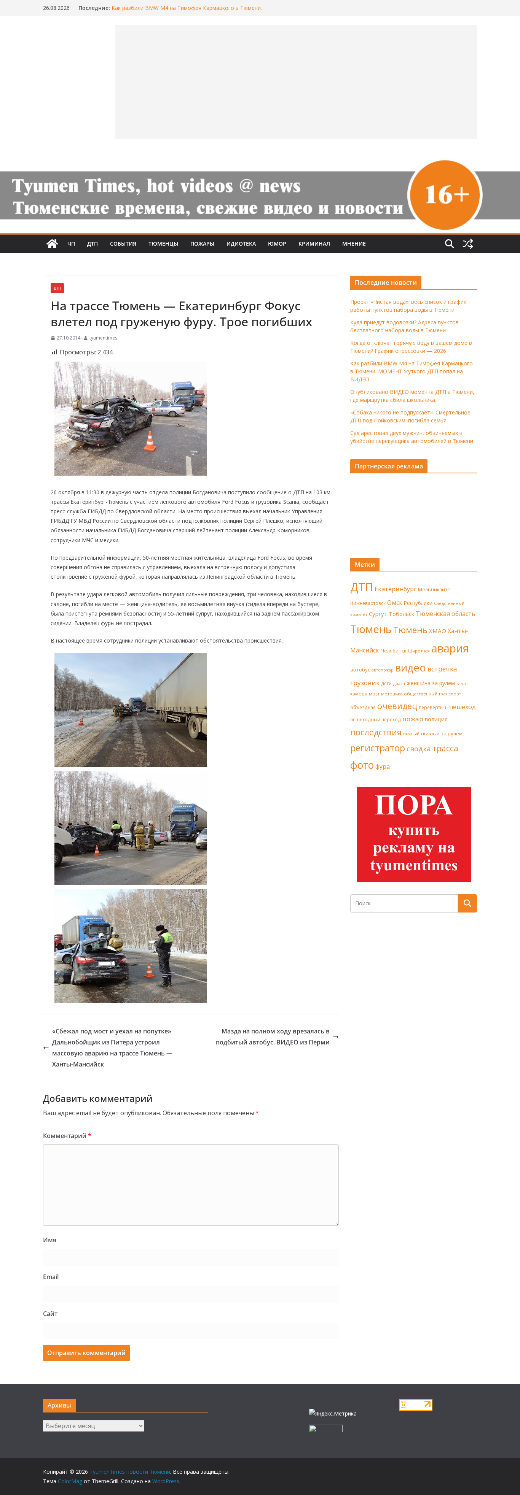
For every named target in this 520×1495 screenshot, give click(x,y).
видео (410, 667)
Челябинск (394, 650)
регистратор (377, 747)
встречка (442, 668)
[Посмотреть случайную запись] (468, 244)
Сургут (378, 613)
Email (51, 1277)
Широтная (419, 651)
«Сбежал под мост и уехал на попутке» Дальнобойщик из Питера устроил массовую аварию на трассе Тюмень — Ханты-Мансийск (112, 1047)
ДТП (92, 243)
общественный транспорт (432, 694)
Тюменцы (163, 243)
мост (374, 693)
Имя (49, 1240)
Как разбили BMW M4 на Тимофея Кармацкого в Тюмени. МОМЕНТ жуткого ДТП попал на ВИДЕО (187, 11)
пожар (412, 718)
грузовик (365, 682)
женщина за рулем (431, 683)
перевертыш (433, 707)
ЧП (71, 243)
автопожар (383, 670)
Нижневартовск (368, 603)
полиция (436, 719)
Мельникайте (434, 589)
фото (362, 765)
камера (358, 693)
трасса (445, 748)
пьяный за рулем (442, 733)
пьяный (411, 733)
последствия (376, 732)
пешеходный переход (375, 719)
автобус (360, 669)
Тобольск (401, 613)
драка (399, 683)
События (123, 243)
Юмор (277, 243)
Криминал (314, 243)
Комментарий (67, 1136)
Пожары (202, 243)
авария (450, 648)
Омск (394, 602)
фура (382, 766)
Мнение (354, 243)
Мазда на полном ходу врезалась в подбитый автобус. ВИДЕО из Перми (273, 1036)
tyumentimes (103, 338)
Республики (418, 602)
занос (462, 683)
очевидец (397, 705)
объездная (363, 707)
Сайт (50, 1313)
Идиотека (241, 243)
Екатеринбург (395, 589)
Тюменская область (445, 613)
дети (386, 683)
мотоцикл (391, 694)
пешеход (462, 707)
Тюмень (371, 629)
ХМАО (437, 631)
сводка (419, 748)
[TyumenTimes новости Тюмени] (52, 244)
